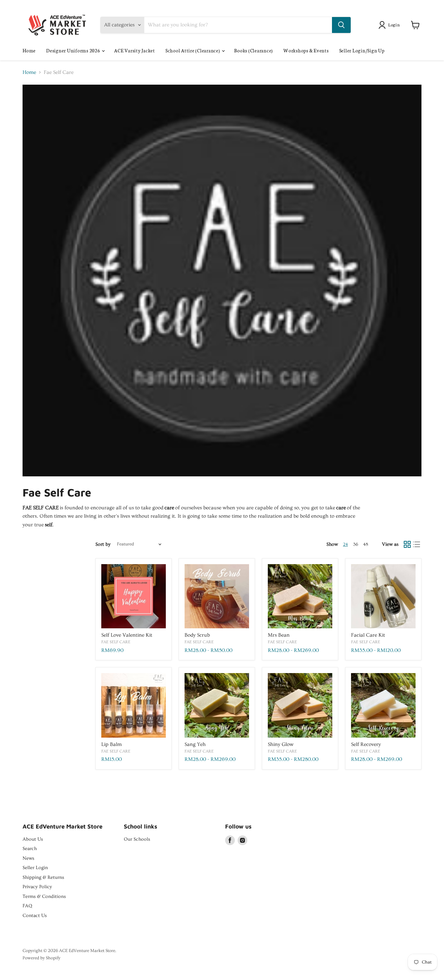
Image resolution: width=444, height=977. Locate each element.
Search (30, 848)
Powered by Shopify (41, 957)
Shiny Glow (280, 744)
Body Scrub (197, 635)
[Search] (341, 25)
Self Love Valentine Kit (126, 635)
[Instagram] (242, 840)
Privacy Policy (37, 887)
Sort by (103, 544)
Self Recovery (366, 744)
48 (365, 544)
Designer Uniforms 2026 (73, 50)
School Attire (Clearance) (193, 50)
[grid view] (407, 544)
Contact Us (35, 915)
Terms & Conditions (44, 896)
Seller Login (35, 867)
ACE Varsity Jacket (134, 50)
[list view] (417, 544)
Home (29, 50)
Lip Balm (111, 744)
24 (345, 544)
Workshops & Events (306, 50)
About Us (33, 839)
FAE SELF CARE (115, 641)
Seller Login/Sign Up (362, 50)
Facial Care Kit (368, 635)
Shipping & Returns (43, 877)
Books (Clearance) (253, 50)
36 (355, 544)
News (28, 858)
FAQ (27, 906)
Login (394, 24)
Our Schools (137, 839)
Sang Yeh (195, 744)
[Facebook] (230, 840)
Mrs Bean (279, 635)
